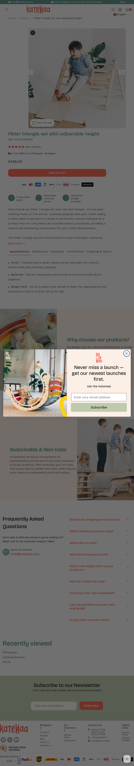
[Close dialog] (126, 353)
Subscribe (99, 407)
